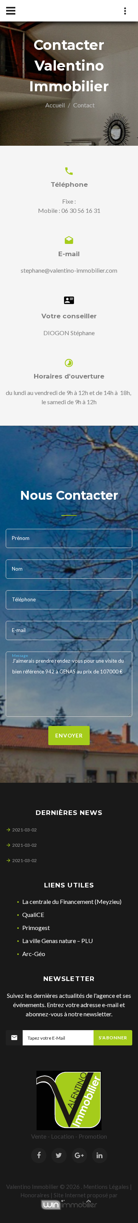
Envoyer (69, 735)
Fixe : (69, 201)
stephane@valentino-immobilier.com (69, 270)
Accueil (55, 105)
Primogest (36, 927)
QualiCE (33, 914)
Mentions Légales (106, 1186)
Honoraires (34, 1195)
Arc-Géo (33, 953)
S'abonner (113, 1037)
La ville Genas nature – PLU (57, 940)
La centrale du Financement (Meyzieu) (72, 901)
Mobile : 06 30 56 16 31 (69, 210)
